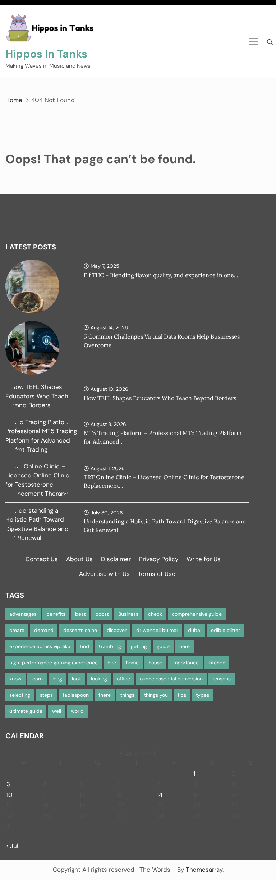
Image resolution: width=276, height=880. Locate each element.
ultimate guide (25, 711)
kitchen (216, 662)
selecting (19, 695)
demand (44, 630)
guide (163, 646)
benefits (55, 614)
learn (37, 678)
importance (185, 662)
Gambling (110, 646)
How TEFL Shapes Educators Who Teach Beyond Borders (160, 398)
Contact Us (42, 559)
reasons (221, 678)
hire (111, 662)
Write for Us (204, 559)
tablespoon (76, 695)
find (84, 646)
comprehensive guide (197, 614)
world (77, 711)
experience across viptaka (39, 646)
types (202, 695)
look (76, 678)
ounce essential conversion (171, 678)
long (57, 678)
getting (139, 646)
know (15, 678)
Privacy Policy (158, 559)
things (127, 695)
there (104, 695)
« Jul (11, 846)
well (56, 711)
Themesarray (204, 870)
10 (9, 795)
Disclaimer (116, 559)
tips (182, 695)
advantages (23, 614)
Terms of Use (156, 574)
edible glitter (225, 630)
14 (159, 795)
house (155, 662)
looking (99, 678)
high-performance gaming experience (53, 662)
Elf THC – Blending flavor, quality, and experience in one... (161, 275)
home (132, 662)
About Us (79, 559)
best (80, 614)
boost (102, 614)
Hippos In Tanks (46, 54)
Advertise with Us (104, 574)
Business (128, 614)
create (16, 630)
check (155, 614)
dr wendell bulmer (157, 630)
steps (46, 695)
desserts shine (80, 630)
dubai (194, 630)
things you (156, 695)
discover (116, 630)
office (123, 678)
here (184, 646)
